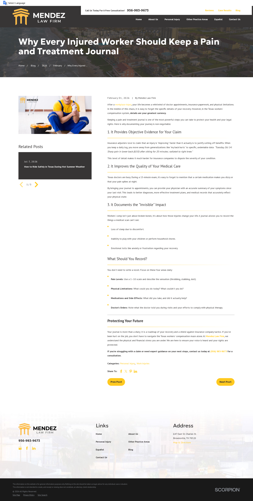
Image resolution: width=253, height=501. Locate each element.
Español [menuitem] (218, 19)
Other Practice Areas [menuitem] (197, 19)
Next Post (225, 381)
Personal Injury (127, 363)
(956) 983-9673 (218, 351)
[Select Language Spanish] (126, 3)
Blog (238, 10)
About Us (133, 433)
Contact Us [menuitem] (234, 19)
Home (99, 433)
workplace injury (123, 104)
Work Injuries (143, 363)
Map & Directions (182, 442)
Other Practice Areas (139, 441)
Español (100, 449)
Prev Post (116, 381)
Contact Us (101, 457)
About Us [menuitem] (153, 19)
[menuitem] (16, 495)
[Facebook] (27, 448)
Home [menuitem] (139, 19)
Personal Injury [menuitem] (172, 19)
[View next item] (36, 184)
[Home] (39, 16)
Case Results (224, 10)
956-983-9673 (138, 10)
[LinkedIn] (33, 448)
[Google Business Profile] (20, 448)
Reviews (209, 10)
